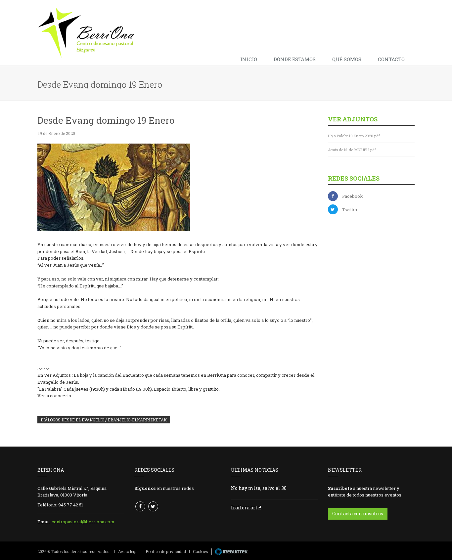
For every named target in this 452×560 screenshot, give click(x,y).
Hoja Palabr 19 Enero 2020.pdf (354, 135)
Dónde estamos (295, 59)
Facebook (352, 196)
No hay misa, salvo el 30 (259, 488)
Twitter (350, 209)
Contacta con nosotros (357, 513)
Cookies (200, 551)
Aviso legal (128, 551)
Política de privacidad (166, 551)
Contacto (391, 59)
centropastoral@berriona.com (83, 522)
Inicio (248, 59)
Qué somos (346, 59)
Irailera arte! (246, 507)
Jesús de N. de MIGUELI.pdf (352, 149)
